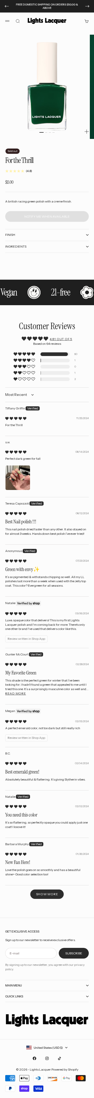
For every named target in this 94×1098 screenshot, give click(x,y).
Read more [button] (15, 693)
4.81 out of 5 (61, 339)
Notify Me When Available (47, 216)
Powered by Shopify (64, 1069)
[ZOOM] (86, 131)
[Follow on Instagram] (47, 1058)
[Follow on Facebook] (34, 1058)
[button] (25, 354)
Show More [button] (47, 894)
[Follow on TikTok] (59, 1058)
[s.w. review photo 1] (17, 477)
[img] (15, 418)
